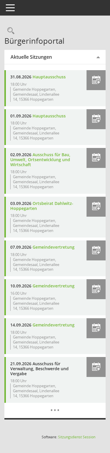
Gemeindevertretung (54, 247)
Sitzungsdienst (76, 437)
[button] (96, 80)
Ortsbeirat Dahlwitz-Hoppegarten (41, 206)
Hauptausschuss (49, 77)
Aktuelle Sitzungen (31, 57)
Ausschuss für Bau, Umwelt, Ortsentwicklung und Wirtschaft (40, 159)
